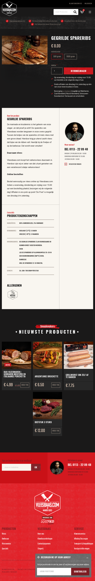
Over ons (41, 534)
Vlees (4, 534)
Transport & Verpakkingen (83, 544)
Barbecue (5, 539)
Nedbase (13, 572)
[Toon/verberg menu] (90, 12)
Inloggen (88, 3)
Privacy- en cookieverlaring (29, 569)
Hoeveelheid (55, 51)
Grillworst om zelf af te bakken (77, 376)
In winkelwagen (78, 71)
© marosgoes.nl (8, 569)
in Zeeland (67, 91)
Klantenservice (75, 3)
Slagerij (40, 549)
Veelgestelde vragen (75, 164)
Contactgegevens (44, 544)
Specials (5, 549)
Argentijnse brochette (46, 376)
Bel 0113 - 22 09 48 (76, 149)
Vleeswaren (6, 544)
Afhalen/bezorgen (81, 539)
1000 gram (71, 57)
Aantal (53, 65)
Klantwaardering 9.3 (17, 21)
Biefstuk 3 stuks (43, 422)
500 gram (58, 57)
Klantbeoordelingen (45, 539)
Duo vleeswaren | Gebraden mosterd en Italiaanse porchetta (15, 374)
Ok (36, 467)
